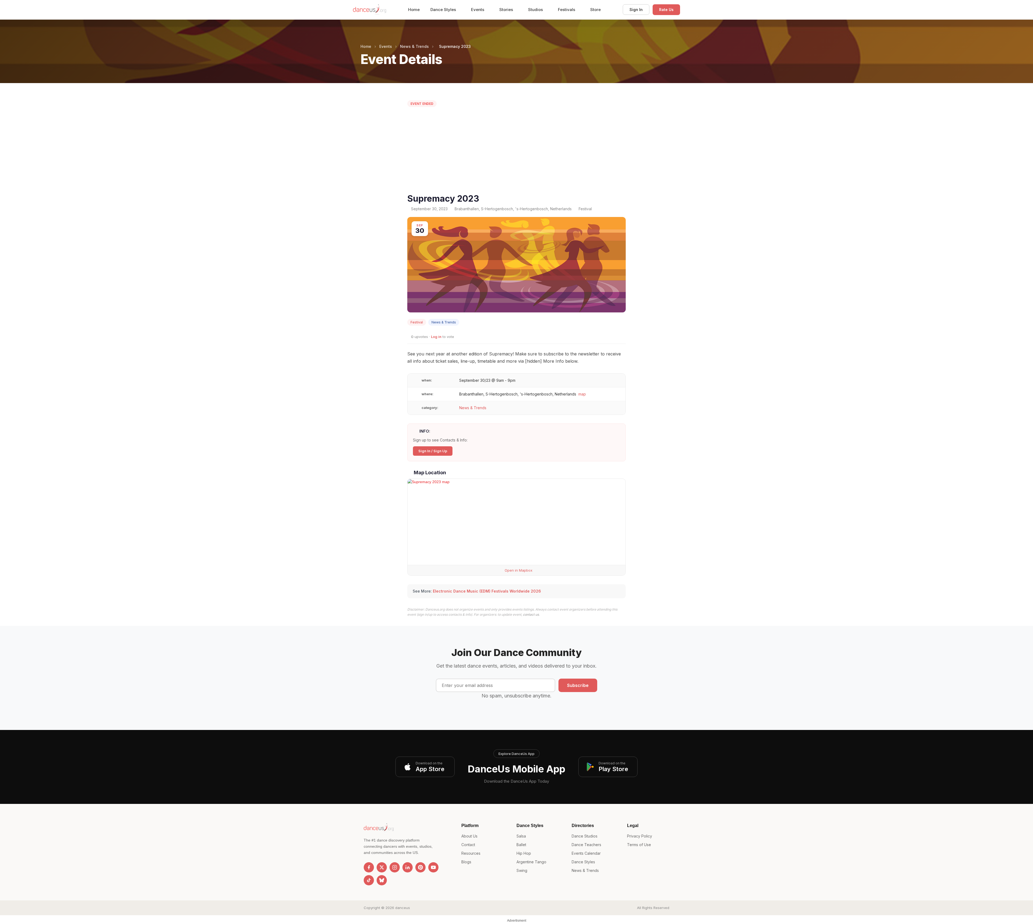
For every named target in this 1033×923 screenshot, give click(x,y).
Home (414, 9)
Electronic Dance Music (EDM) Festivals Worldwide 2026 (487, 591)
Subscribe (578, 685)
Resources (470, 853)
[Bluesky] (382, 880)
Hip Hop (523, 853)
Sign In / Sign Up (432, 451)
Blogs (466, 862)
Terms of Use (639, 844)
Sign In (636, 9)
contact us (531, 614)
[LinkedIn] (407, 867)
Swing (521, 870)
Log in (436, 336)
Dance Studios (584, 836)
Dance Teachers (586, 844)
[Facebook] (369, 867)
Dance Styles (443, 9)
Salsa (521, 836)
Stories (506, 9)
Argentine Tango (531, 862)
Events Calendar (586, 853)
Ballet (521, 844)
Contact (468, 844)
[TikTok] (369, 880)
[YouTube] (433, 867)
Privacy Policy (639, 836)
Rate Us (666, 9)
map (582, 394)
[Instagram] (395, 867)
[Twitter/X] (382, 867)
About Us (469, 836)
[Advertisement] (516, 151)
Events (478, 9)
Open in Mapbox (518, 570)
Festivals (567, 9)
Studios (536, 9)
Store (595, 9)
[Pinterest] (420, 867)
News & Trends (414, 46)
